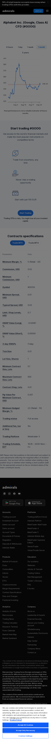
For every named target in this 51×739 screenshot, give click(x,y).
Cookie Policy (15, 720)
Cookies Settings (25, 736)
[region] (25, 721)
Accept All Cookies (25, 725)
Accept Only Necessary (25, 730)
